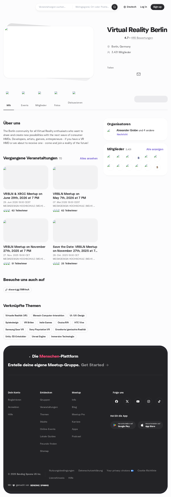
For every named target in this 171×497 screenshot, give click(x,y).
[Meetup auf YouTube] (138, 401)
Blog (74, 407)
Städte (43, 422)
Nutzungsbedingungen (61, 471)
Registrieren (14, 400)
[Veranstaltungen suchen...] (115, 7)
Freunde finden (48, 444)
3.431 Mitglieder (121, 52)
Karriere (76, 422)
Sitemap (44, 451)
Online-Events (48, 429)
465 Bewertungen (142, 38)
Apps (75, 429)
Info (74, 400)
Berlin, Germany (121, 46)
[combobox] (92, 7)
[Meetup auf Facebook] (116, 401)
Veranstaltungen (49, 407)
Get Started (92, 365)
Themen (44, 414)
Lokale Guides (48, 436)
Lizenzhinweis (56, 478)
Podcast (76, 436)
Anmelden (13, 407)
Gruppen (45, 400)
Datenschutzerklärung (90, 471)
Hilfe (10, 414)
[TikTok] (159, 401)
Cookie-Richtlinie (147, 471)
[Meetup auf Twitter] (127, 401)
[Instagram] (148, 401)
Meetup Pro (78, 414)
